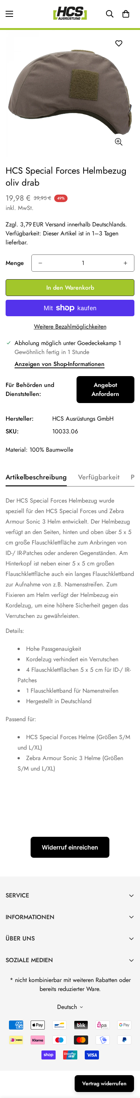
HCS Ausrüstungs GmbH (82, 418)
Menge (15, 263)
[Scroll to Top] (126, 1058)
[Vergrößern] (118, 142)
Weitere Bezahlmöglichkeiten (70, 326)
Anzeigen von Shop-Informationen (60, 364)
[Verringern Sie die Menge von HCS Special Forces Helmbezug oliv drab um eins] (40, 263)
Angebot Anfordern (105, 389)
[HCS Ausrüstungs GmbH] (70, 14)
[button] (125, 13)
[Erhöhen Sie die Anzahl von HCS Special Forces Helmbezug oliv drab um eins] (125, 263)
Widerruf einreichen (70, 847)
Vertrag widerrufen (104, 1083)
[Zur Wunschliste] (118, 43)
